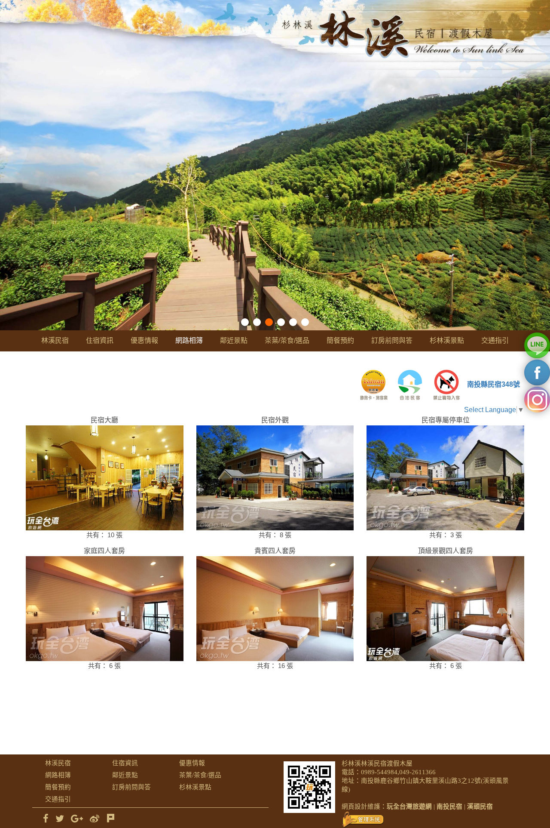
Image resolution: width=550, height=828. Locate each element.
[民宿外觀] (275, 477)
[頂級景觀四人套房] (445, 608)
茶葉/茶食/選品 (287, 340)
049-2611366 (417, 772)
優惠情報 (144, 340)
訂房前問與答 (391, 340)
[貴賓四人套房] (275, 608)
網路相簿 (189, 340)
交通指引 (495, 340)
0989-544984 (379, 772)
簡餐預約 (340, 340)
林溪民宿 (55, 340)
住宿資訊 (99, 340)
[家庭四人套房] (104, 608)
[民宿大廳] (104, 477)
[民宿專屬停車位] (445, 477)
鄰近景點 (234, 340)
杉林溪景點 (447, 340)
